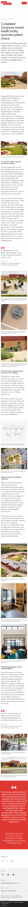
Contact (2, 896)
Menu (24, 3)
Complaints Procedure (6, 897)
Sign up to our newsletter (8, 891)
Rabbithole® (6, 900)
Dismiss (3, 905)
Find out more (20, 902)
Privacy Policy (18, 896)
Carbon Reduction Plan (17, 897)
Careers (7, 896)
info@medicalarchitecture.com (10, 883)
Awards (12, 896)
